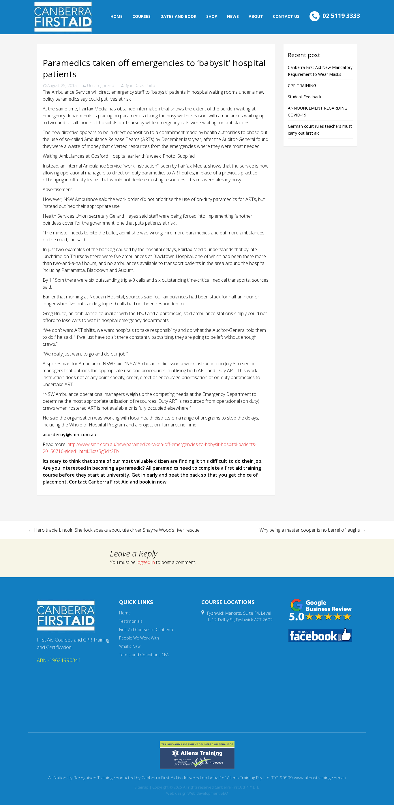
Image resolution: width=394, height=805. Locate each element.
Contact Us (286, 16)
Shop (211, 16)
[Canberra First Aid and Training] (63, 17)
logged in (146, 562)
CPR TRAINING (302, 85)
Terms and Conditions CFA (143, 654)
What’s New (129, 646)
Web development (203, 793)
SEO (224, 793)
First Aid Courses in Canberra (146, 629)
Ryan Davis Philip (140, 85)
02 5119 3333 (341, 16)
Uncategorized (100, 85)
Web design (176, 793)
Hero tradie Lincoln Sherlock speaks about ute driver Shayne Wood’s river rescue (114, 530)
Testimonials (130, 621)
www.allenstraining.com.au (320, 777)
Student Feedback (304, 96)
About (256, 16)
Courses (141, 16)
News (233, 16)
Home (116, 16)
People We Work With (139, 638)
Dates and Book (178, 16)
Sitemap (141, 787)
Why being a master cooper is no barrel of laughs (313, 530)
